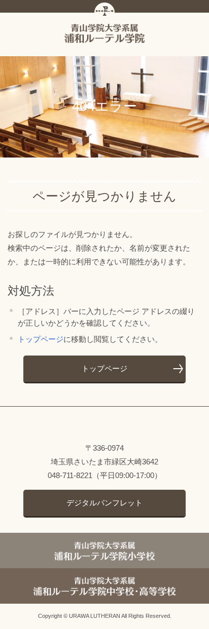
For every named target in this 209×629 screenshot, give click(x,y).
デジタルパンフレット (104, 502)
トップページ (40, 339)
